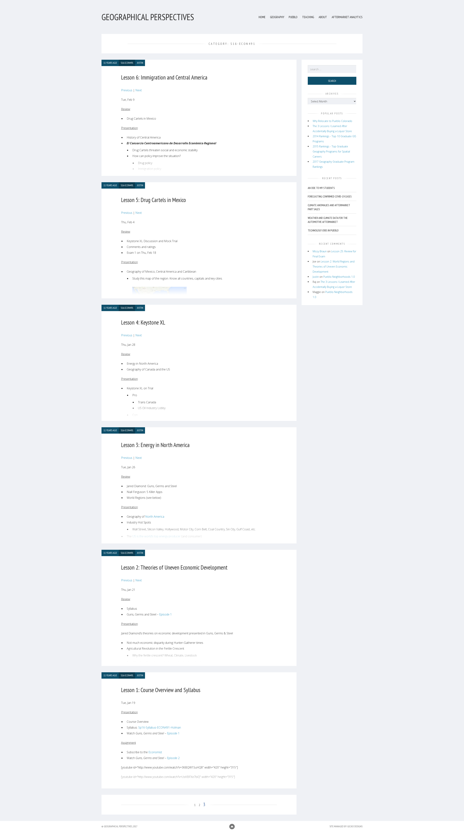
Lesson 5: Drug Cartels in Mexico (153, 200)
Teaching (308, 17)
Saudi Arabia (155, 543)
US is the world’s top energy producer (156, 536)
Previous (127, 90)
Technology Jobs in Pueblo (323, 230)
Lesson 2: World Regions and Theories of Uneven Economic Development (334, 266)
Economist (155, 752)
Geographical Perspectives (148, 17)
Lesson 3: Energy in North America (155, 445)
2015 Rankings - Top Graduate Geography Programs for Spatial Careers (331, 151)
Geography (277, 17)
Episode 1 (165, 614)
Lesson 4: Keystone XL (143, 322)
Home (262, 17)
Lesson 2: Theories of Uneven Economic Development (174, 567)
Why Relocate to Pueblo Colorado (332, 121)
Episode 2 (173, 758)
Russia (173, 543)
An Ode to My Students (321, 188)
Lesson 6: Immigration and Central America (164, 77)
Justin (316, 276)
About (323, 17)
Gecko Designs (354, 826)
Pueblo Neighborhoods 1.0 (339, 276)
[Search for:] (332, 69)
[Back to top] (232, 826)
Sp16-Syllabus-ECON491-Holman (159, 727)
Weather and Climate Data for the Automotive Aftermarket (328, 220)
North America (154, 517)
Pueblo (293, 17)
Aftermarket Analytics (347, 17)
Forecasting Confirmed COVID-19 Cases (330, 196)
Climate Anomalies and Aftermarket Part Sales (329, 207)
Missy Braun (320, 251)
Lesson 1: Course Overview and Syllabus (160, 690)
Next (138, 90)
